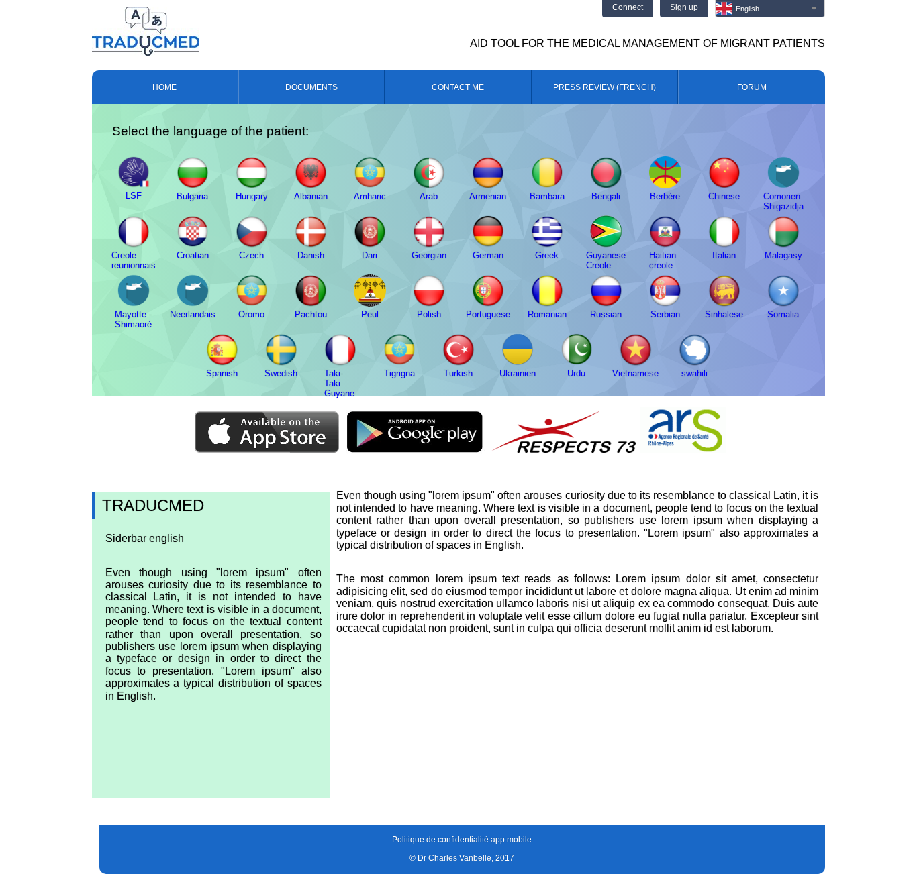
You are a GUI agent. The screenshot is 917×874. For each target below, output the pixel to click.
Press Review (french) (604, 87)
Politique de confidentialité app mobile (462, 839)
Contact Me (458, 87)
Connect (627, 7)
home (164, 87)
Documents (311, 87)
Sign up (684, 7)
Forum (752, 87)
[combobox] (770, 8)
